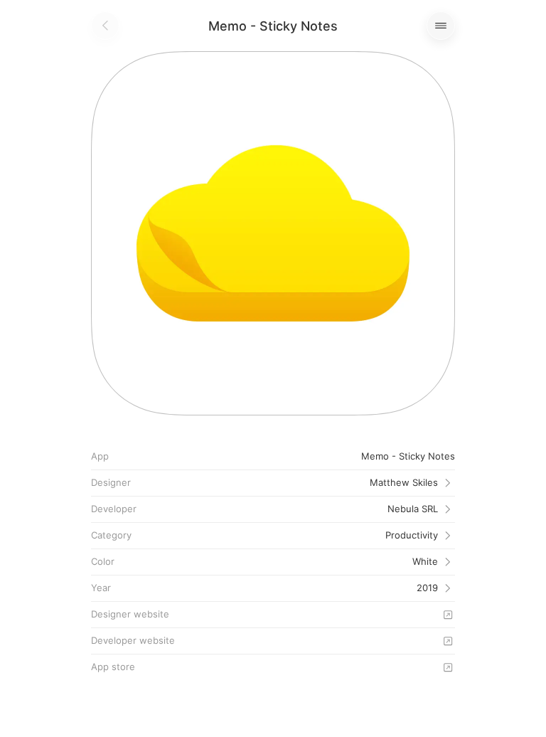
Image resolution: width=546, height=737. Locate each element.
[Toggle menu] (441, 25)
